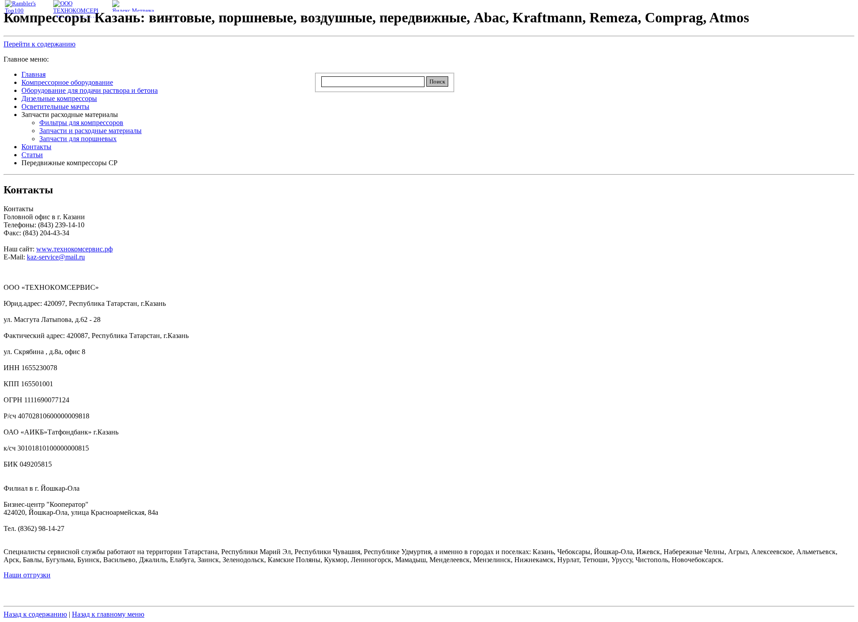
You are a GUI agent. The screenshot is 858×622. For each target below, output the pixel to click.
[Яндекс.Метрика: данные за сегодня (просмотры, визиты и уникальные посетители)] (134, 7)
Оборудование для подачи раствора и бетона (89, 90)
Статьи (32, 155)
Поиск (437, 81)
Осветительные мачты (55, 106)
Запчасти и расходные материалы (90, 130)
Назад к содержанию (35, 614)
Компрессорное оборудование (67, 82)
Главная (33, 74)
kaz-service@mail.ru (56, 257)
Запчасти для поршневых (78, 138)
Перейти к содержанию (40, 44)
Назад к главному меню (108, 614)
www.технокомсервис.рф (74, 249)
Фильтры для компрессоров (81, 122)
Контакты (36, 146)
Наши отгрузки (27, 575)
